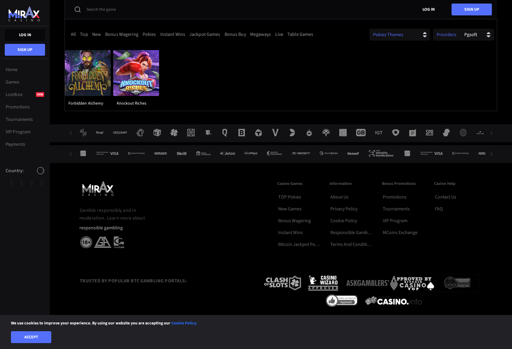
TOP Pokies (289, 197)
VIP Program (395, 220)
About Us (339, 197)
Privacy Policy (343, 209)
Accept (31, 337)
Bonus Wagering (294, 220)
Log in (25, 35)
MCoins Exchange (400, 232)
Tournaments (396, 209)
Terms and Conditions (351, 244)
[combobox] (25, 176)
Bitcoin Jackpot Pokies (299, 244)
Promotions (395, 197)
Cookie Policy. (184, 323)
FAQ (439, 209)
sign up (24, 50)
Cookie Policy (343, 220)
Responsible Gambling (351, 232)
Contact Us (445, 197)
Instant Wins (290, 232)
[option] (9, 183)
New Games (290, 209)
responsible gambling (101, 228)
